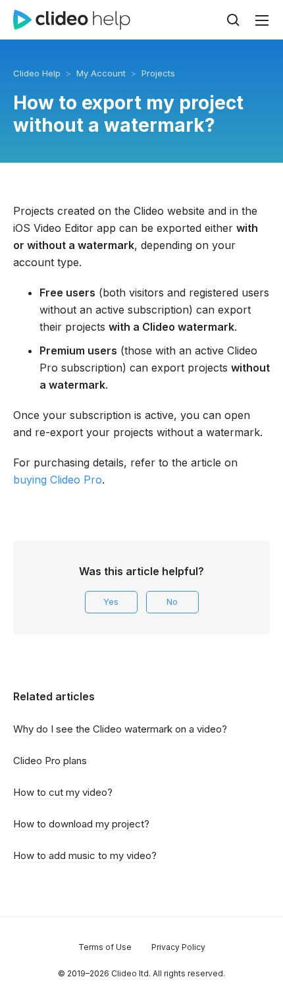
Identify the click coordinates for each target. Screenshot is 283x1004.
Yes (110, 601)
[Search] (233, 20)
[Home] (71, 19)
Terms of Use (105, 947)
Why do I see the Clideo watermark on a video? (120, 729)
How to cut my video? (63, 792)
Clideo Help (37, 73)
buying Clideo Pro (57, 479)
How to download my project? (81, 824)
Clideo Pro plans (50, 760)
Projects (158, 73)
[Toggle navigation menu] (262, 20)
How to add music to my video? (85, 855)
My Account (101, 73)
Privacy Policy (178, 947)
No (172, 601)
